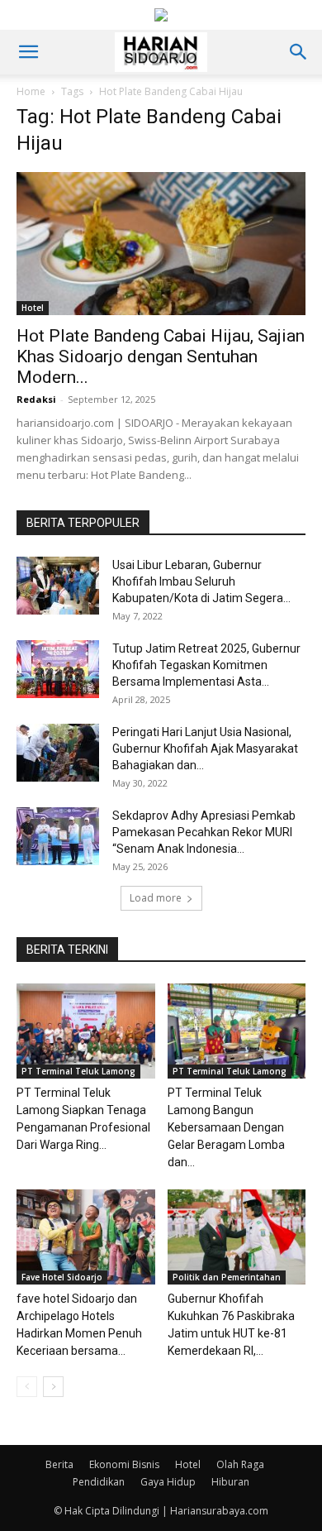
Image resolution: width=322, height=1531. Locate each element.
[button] (28, 52)
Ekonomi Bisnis (124, 1464)
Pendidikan (99, 1482)
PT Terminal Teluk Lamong (78, 1071)
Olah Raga (240, 1464)
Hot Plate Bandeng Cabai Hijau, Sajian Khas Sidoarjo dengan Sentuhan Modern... (161, 356)
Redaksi (36, 399)
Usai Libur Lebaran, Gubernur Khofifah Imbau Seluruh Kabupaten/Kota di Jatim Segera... (201, 581)
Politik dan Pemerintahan (227, 1277)
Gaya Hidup (168, 1482)
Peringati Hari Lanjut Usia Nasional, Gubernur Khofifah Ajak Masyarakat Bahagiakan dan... (205, 748)
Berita (59, 1464)
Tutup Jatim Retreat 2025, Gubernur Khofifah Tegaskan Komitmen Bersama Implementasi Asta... (206, 665)
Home (31, 91)
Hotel (32, 307)
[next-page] (53, 1386)
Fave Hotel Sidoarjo (61, 1277)
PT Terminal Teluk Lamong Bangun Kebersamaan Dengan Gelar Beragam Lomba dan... (226, 1127)
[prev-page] (27, 1386)
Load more (156, 898)
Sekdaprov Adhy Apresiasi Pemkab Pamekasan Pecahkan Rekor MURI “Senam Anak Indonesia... (204, 832)
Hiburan (230, 1482)
